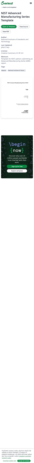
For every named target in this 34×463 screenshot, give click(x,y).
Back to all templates (8, 7)
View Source (24, 27)
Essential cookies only (9, 461)
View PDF (6, 32)
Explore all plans (17, 171)
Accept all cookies (23, 461)
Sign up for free (17, 166)
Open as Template (9, 27)
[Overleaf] (7, 3)
